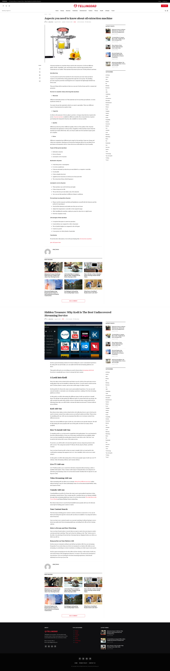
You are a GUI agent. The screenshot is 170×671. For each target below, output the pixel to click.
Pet (106, 140)
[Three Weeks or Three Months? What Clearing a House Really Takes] (93, 267)
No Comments (81, 21)
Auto (107, 79)
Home (159, 1)
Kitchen (107, 126)
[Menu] (167, 10)
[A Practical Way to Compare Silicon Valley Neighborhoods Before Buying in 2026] (73, 267)
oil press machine (58, 117)
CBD (107, 92)
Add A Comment (73, 300)
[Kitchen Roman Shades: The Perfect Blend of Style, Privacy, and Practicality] (108, 64)
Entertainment (83, 10)
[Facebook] (40, 69)
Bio (106, 83)
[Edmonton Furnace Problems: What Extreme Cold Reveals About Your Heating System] (53, 267)
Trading (107, 157)
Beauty (62, 10)
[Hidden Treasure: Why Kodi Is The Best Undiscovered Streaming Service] (73, 341)
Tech (107, 151)
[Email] (40, 81)
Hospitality (108, 119)
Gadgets (107, 111)
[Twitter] (40, 72)
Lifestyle (107, 10)
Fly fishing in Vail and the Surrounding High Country (71, 292)
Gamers (107, 113)
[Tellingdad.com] (85, 5)
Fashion (90, 10)
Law (106, 128)
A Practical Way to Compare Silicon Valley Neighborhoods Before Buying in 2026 (25, 1)
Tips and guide (109, 155)
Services (108, 147)
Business (68, 10)
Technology (108, 153)
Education (108, 100)
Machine (107, 134)
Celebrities (75, 10)
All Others (108, 75)
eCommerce (108, 98)
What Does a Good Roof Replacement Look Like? (90, 292)
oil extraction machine (86, 239)
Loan (107, 132)
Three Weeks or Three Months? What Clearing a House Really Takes (92, 275)
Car (106, 89)
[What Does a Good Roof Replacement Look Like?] (93, 284)
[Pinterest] (40, 78)
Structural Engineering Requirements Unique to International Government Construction (51, 293)
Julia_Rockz (51, 21)
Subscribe (164, 5)
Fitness (96, 10)
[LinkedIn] (40, 75)
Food (107, 109)
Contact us (165, 1)
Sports (107, 149)
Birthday (107, 85)
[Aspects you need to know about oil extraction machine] (73, 44)
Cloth (107, 96)
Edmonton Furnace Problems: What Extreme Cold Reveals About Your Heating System (52, 275)
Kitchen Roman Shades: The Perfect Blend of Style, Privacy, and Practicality (119, 64)
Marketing (108, 136)
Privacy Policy (83, 662)
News (107, 138)
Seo (106, 145)
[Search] (165, 10)
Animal (107, 77)
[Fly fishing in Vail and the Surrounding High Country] (73, 284)
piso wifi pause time (55, 242)
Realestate (108, 143)
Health (101, 10)
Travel (112, 10)
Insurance (108, 123)
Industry (107, 121)
